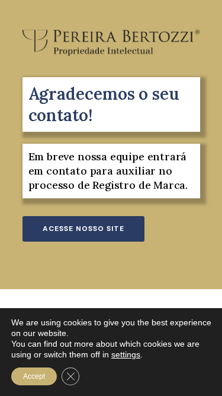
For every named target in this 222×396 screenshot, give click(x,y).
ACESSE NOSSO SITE (83, 228)
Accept (34, 376)
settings (125, 354)
